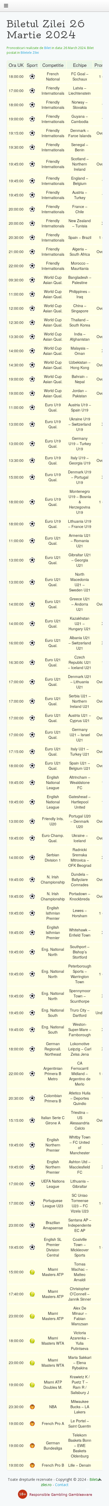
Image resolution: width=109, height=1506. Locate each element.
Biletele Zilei (30, 52)
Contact (62, 1484)
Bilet (47, 48)
